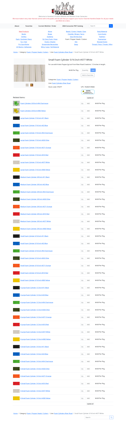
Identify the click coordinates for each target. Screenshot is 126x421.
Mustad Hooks (102, 42)
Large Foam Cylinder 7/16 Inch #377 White (35, 162)
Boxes (50, 34)
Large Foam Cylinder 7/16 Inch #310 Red (34, 155)
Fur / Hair (24, 42)
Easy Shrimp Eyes (76, 37)
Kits (76, 42)
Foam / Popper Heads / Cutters (37, 52)
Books (24, 34)
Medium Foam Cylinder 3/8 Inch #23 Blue (34, 184)
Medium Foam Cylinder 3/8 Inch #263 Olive (35, 199)
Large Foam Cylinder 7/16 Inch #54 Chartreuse (36, 133)
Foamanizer (102, 39)
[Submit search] (111, 26)
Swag (76, 44)
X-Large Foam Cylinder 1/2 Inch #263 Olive (35, 310)
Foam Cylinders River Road (63, 52)
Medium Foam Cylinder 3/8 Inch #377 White (35, 221)
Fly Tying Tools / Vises (50, 39)
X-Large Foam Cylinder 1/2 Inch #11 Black (34, 288)
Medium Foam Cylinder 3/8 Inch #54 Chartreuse (37, 192)
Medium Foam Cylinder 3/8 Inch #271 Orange (36, 207)
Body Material (102, 31)
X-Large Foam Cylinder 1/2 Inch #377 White (35, 332)
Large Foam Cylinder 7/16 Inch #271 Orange (35, 148)
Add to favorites (87, 75)
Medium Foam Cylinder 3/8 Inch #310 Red (34, 214)
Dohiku (23, 37)
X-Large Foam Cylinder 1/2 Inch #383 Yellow (35, 339)
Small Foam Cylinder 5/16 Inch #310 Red (34, 273)
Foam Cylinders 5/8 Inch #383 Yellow (33, 111)
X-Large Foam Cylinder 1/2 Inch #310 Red (34, 325)
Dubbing (50, 37)
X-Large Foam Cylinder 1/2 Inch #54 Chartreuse (36, 302)
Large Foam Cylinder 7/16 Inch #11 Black (34, 118)
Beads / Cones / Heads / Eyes (76, 31)
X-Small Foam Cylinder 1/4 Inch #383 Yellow (35, 398)
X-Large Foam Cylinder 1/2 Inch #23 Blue (34, 295)
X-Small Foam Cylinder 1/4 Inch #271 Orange (35, 376)
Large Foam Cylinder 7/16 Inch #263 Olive (34, 140)
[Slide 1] (31, 85)
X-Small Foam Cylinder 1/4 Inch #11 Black (34, 347)
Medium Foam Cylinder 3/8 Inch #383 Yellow (35, 229)
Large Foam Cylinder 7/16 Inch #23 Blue (34, 125)
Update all (90, 98)
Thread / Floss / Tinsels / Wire (102, 44)
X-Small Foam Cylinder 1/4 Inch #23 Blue (34, 354)
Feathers (102, 37)
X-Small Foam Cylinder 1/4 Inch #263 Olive (34, 369)
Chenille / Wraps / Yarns (76, 34)
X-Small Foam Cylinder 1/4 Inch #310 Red (34, 383)
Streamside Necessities (50, 44)
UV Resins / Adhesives (23, 47)
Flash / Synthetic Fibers (24, 39)
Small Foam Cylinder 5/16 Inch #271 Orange (35, 266)
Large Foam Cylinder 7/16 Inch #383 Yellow (35, 170)
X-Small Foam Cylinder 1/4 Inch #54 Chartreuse (36, 361)
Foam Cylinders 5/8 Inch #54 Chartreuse (34, 103)
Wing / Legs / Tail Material (50, 47)
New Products (24, 31)
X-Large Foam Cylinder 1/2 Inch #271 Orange (35, 317)
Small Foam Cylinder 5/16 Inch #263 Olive (34, 258)
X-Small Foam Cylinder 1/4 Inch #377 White (35, 391)
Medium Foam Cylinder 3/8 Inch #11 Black (35, 177)
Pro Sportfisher (23, 44)
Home (15, 52)
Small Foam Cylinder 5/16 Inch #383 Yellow (35, 280)
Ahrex (50, 31)
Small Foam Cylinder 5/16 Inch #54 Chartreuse (36, 251)
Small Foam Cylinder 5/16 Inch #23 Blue (34, 243)
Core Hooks (102, 34)
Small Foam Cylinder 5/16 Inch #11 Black (34, 236)
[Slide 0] (27, 85)
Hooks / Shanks (50, 42)
